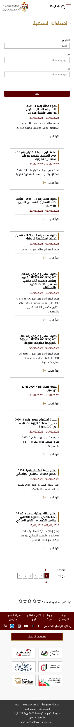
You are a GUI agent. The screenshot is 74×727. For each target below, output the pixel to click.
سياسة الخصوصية (50, 704)
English (55, 6)
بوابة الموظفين (64, 617)
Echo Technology (29, 722)
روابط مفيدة (50, 617)
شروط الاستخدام (30, 704)
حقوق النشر (30, 709)
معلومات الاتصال (37, 636)
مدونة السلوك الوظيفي (13, 617)
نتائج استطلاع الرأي (34, 617)
